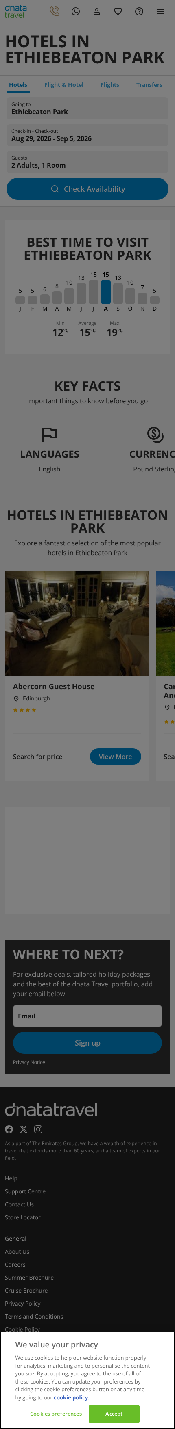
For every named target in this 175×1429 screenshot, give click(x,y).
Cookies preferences (55, 1413)
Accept (113, 1413)
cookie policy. (72, 1397)
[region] (87, 1380)
